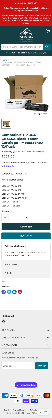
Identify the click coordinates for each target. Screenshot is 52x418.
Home (4, 60)
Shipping (9, 273)
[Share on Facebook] (3, 292)
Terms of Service (19, 410)
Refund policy (35, 410)
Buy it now (26, 235)
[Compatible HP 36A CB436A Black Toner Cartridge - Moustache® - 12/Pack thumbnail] (6, 123)
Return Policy (11, 264)
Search (6, 410)
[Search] (47, 47)
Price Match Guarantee (16, 246)
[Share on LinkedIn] (14, 292)
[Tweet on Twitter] (9, 292)
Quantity (5, 211)
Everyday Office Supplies (33, 413)
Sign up (42, 365)
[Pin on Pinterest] (20, 292)
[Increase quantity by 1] (26, 217)
